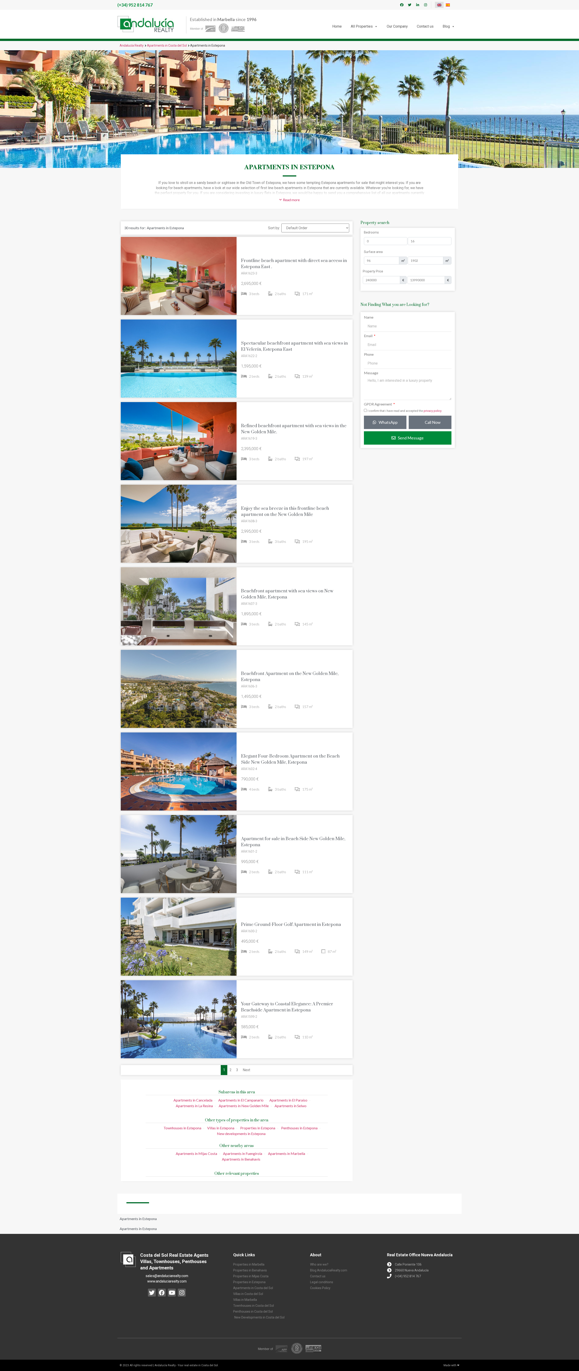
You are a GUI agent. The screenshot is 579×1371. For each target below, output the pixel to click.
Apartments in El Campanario (240, 1100)
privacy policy (432, 410)
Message (371, 373)
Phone (369, 354)
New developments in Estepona (241, 1133)
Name (368, 317)
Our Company (397, 26)
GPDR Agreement (378, 404)
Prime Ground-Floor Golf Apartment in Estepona (291, 925)
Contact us (425, 26)
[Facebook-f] (401, 5)
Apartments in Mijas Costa (196, 1153)
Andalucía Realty (132, 45)
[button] (289, 200)
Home (337, 26)
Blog (446, 26)
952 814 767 (135, 4)
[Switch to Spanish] (448, 5)
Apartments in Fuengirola (242, 1153)
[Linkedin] (417, 5)
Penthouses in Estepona (299, 1128)
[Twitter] (409, 5)
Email (368, 336)
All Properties (362, 26)
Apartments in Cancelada (192, 1100)
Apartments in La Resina (194, 1106)
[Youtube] (172, 1293)
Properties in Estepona (257, 1128)
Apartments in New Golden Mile (244, 1106)
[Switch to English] (439, 5)
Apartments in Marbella (286, 1153)
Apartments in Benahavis (241, 1159)
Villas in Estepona (220, 1128)
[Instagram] (425, 5)
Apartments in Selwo (290, 1106)
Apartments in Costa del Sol (167, 45)
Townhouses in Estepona (182, 1128)
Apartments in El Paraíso (288, 1100)
